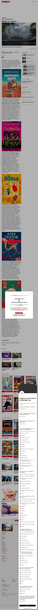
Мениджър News (22, 315)
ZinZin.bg (19, 308)
